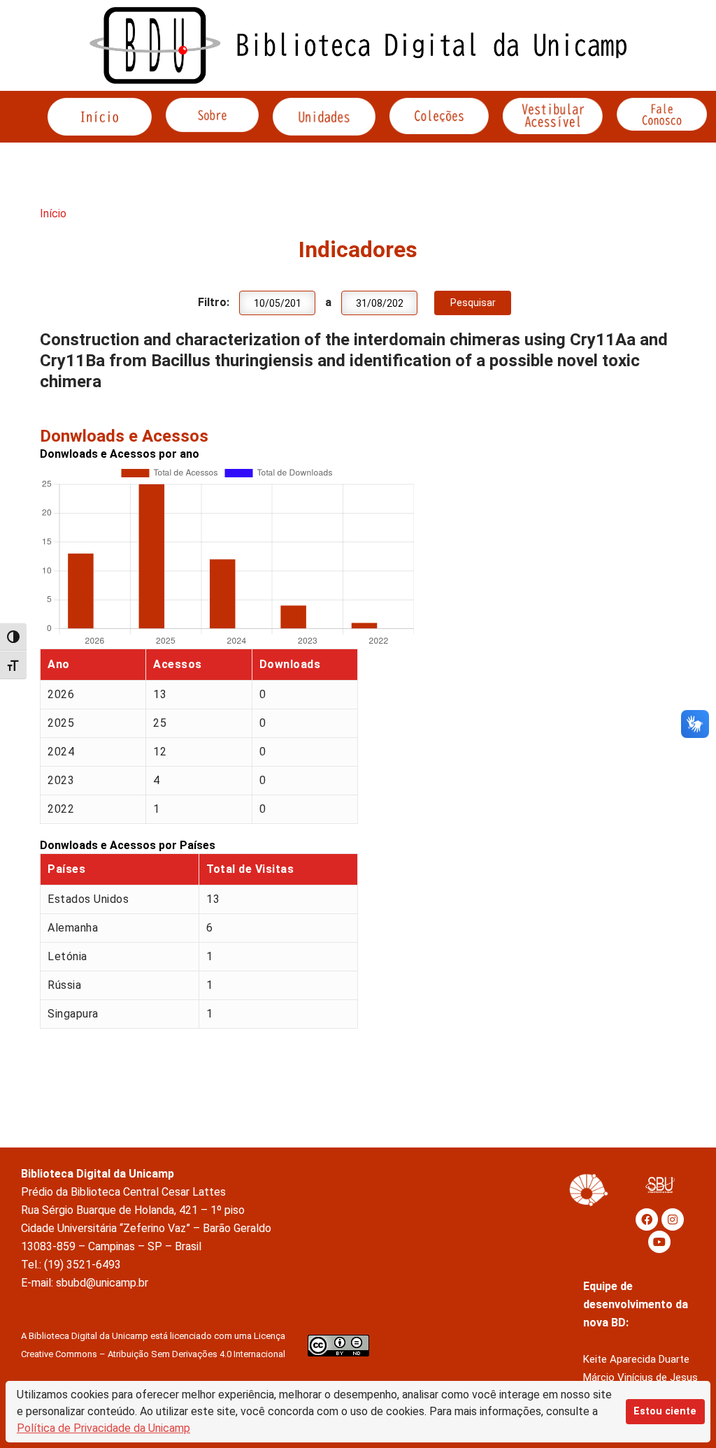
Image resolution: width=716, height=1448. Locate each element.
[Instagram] (672, 1219)
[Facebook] (647, 1219)
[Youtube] (659, 1242)
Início (53, 213)
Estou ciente (664, 1411)
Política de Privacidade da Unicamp (103, 1428)
